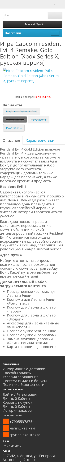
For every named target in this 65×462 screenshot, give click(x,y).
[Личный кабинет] (52, 3)
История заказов (17, 410)
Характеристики (40, 140)
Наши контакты (12, 415)
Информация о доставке (24, 368)
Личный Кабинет (17, 398)
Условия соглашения (20, 376)
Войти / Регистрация (20, 394)
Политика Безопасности (23, 384)
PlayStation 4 (14, 128)
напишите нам (22, 428)
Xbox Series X (15, 119)
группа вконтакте (25, 434)
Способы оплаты (17, 372)
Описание (11, 140)
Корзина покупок (17, 402)
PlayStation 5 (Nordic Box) (21, 111)
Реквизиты (12, 445)
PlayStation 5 (38, 119)
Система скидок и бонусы (25, 380)
